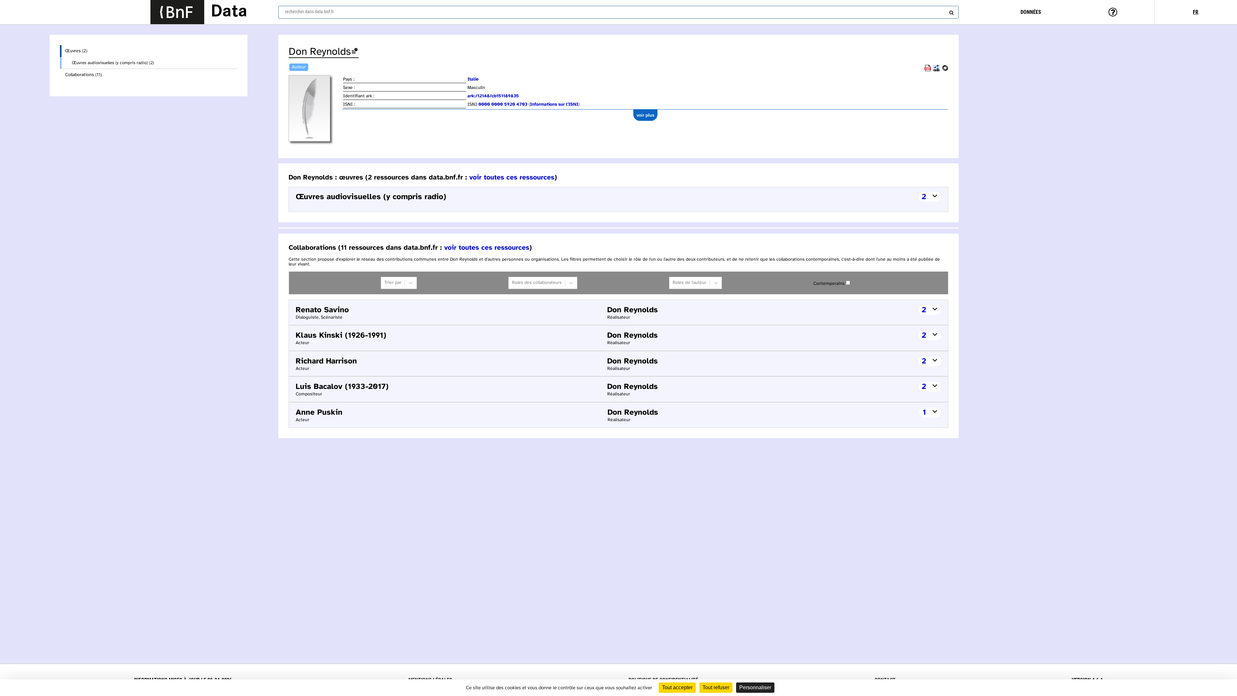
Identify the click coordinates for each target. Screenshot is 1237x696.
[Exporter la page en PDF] (928, 70)
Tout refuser (716, 687)
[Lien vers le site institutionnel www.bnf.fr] (177, 12)
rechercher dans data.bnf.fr (309, 11)
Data (229, 12)
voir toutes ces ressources (511, 177)
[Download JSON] (945, 70)
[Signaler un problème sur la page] (355, 52)
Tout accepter (677, 687)
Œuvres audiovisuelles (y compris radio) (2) (113, 63)
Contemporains (829, 283)
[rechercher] (950, 11)
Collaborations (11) (83, 74)
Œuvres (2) (76, 51)
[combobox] (618, 12)
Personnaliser (755, 687)
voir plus (645, 115)
